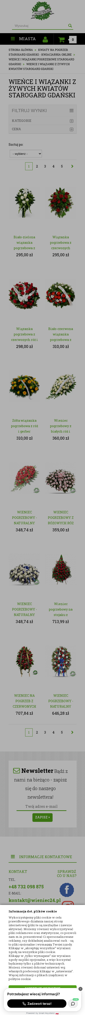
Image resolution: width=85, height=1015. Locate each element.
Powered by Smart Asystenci (42, 1013)
